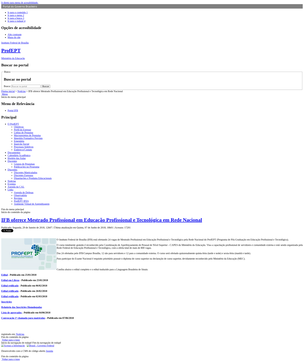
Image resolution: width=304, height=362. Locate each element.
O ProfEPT (13, 124)
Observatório (20, 195)
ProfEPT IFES (21, 201)
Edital (4, 274)
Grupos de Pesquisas (24, 164)
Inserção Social (21, 144)
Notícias (21, 91)
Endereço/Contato (23, 149)
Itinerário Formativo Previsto (28, 138)
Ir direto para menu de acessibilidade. (19, 2)
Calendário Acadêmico (19, 155)
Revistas (18, 198)
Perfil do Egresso (22, 129)
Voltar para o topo (10, 340)
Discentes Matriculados (25, 172)
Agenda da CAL (16, 186)
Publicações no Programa (26, 166)
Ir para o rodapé (16, 21)
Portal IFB (13, 110)
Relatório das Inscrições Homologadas (21, 307)
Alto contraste (15, 34)
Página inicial (8, 91)
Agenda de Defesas (23, 192)
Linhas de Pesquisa (23, 132)
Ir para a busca (16, 18)
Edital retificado (10, 285)
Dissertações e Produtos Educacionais (33, 178)
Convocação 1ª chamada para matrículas (23, 318)
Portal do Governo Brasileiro (20, 6)
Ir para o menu (16, 15)
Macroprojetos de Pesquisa (27, 135)
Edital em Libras (10, 280)
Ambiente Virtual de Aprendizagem (31, 204)
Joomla (49, 351)
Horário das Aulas (17, 158)
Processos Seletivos (23, 146)
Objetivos (19, 126)
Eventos (12, 184)
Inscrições (6, 301)
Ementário (19, 141)
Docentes (12, 161)
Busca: (7, 86)
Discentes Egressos (23, 175)
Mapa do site (14, 37)
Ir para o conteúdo (18, 12)
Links (10, 189)
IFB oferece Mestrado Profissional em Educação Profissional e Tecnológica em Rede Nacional (101, 220)
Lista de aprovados (11, 312)
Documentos (14, 152)
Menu (4, 94)
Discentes (12, 169)
